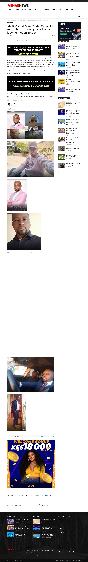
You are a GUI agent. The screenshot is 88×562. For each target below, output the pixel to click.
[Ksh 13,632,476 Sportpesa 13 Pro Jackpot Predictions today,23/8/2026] (61, 64)
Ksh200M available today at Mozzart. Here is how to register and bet (73, 81)
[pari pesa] (31, 464)
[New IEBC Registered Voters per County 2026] (61, 148)
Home (8, 20)
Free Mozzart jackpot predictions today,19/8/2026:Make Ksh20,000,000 (72, 140)
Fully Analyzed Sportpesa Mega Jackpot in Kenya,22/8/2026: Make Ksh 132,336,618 (73, 122)
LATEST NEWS (13, 20)
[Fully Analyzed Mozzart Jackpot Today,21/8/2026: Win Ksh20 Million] (61, 89)
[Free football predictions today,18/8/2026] (61, 157)
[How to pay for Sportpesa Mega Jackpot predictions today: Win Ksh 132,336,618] (61, 72)
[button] (79, 16)
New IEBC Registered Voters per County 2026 (72, 147)
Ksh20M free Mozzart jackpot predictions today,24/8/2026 (72, 46)
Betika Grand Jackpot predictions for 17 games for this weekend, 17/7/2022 (44, 504)
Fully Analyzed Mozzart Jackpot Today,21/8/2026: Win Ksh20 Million (73, 89)
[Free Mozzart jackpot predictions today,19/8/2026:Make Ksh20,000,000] (61, 139)
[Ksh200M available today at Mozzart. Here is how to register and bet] (61, 81)
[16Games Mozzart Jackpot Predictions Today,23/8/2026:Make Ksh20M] (61, 55)
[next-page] (61, 172)
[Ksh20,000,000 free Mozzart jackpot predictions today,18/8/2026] (61, 130)
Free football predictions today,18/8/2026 (73, 156)
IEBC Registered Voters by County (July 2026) (73, 164)
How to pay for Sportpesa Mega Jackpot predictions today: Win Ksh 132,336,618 (73, 73)
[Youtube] (80, 1)
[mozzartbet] (31, 83)
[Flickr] (66, 551)
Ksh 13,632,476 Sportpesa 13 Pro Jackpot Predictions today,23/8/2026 (73, 64)
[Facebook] (72, 1)
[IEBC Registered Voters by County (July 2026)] (61, 165)
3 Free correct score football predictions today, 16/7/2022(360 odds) (16, 504)
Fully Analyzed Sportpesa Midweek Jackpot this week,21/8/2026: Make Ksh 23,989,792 (73, 112)
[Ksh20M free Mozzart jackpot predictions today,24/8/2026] (61, 46)
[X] (76, 1)
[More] (50, 40)
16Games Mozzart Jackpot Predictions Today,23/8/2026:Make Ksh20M (73, 55)
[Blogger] (59, 551)
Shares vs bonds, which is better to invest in (73, 102)
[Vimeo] (78, 1)
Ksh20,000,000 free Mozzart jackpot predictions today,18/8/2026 (71, 131)
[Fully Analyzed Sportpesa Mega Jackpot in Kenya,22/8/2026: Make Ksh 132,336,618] (61, 121)
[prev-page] (59, 172)
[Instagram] (74, 1)
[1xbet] (31, 50)
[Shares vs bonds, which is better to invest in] (61, 104)
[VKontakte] (73, 551)
